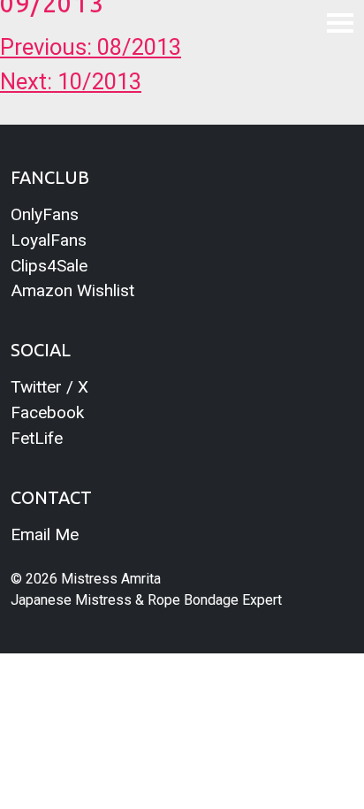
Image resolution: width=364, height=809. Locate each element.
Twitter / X (49, 387)
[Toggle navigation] (340, 22)
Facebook (47, 412)
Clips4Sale (49, 266)
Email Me (45, 534)
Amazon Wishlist (72, 290)
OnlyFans (45, 214)
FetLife (37, 438)
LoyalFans (49, 240)
